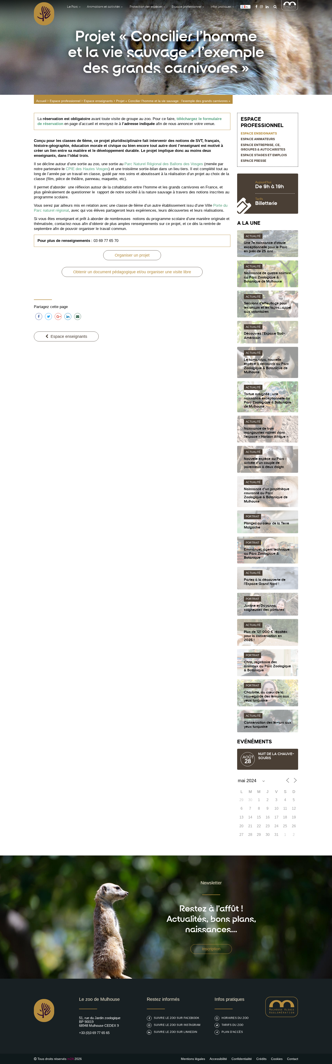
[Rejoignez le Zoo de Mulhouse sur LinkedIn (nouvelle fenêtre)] (267, 7)
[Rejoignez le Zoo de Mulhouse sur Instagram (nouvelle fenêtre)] (261, 7)
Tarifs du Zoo (232, 1025)
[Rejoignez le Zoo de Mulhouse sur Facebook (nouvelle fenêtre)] (256, 7)
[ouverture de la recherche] (274, 7)
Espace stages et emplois (264, 155)
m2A (70, 1059)
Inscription (211, 949)
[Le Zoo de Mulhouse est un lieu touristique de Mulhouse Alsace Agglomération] (281, 1016)
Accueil (41, 101)
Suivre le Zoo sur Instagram (177, 1025)
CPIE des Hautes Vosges (87, 169)
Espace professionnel (65, 101)
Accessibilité (218, 1059)
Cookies (277, 1059)
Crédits (261, 1059)
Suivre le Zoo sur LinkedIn (175, 1032)
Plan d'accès (232, 1032)
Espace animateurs (258, 139)
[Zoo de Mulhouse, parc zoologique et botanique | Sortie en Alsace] (44, 1033)
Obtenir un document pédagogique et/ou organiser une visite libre (132, 272)
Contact (292, 1059)
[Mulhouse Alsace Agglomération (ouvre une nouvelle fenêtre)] (289, 9)
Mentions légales (193, 1059)
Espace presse (253, 161)
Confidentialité (241, 1059)
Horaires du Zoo (235, 1018)
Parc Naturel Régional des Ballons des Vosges (163, 164)
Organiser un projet (132, 255)
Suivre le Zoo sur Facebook (176, 1018)
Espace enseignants (98, 101)
